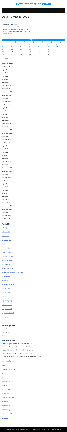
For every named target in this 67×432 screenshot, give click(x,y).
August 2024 (6, 104)
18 (57, 49)
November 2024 (7, 95)
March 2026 (5, 82)
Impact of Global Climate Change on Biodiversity (17, 353)
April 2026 (5, 79)
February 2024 (6, 124)
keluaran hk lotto (7, 414)
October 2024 (6, 98)
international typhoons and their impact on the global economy (22, 356)
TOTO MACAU (6, 248)
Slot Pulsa (5, 317)
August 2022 (6, 180)
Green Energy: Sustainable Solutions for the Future (18, 344)
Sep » (7, 59)
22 (30, 52)
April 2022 (5, 193)
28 (21, 54)
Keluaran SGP (6, 232)
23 (39, 52)
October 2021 (6, 212)
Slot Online (5, 332)
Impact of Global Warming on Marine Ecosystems (17, 350)
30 (39, 54)
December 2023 (7, 130)
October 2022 (6, 174)
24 (48, 52)
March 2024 (5, 120)
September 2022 (7, 177)
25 (57, 52)
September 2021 (7, 215)
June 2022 (5, 187)
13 (12, 49)
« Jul (3, 59)
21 (21, 52)
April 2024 (5, 117)
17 (48, 49)
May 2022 (5, 190)
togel (3, 335)
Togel (3, 244)
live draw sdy (6, 406)
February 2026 (6, 86)
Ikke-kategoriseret (8, 22)
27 (12, 54)
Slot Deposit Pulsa (7, 256)
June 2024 (5, 111)
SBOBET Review (10, 24)
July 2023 (5, 146)
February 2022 (6, 199)
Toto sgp (4, 228)
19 (3, 52)
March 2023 (5, 158)
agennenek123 (6, 26)
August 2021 (6, 219)
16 (39, 49)
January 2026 (6, 89)
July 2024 (5, 108)
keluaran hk (5, 236)
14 (21, 49)
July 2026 (5, 70)
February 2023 (6, 162)
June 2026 (5, 73)
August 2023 (6, 143)
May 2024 (5, 114)
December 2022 (7, 168)
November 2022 (7, 171)
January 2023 (6, 165)
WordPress (58, 429)
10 (48, 47)
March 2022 (5, 196)
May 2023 (5, 152)
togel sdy (5, 418)
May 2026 (5, 76)
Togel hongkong (7, 240)
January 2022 (6, 203)
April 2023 (5, 155)
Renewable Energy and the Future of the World (17, 347)
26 (3, 54)
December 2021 (7, 206)
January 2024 (6, 127)
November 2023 (7, 133)
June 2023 (5, 149)
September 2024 (7, 101)
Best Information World (33, 4)
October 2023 (6, 136)
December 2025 (7, 92)
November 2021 (7, 209)
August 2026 (6, 67)
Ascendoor (43, 429)
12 (3, 49)
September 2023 (7, 139)
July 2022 (5, 184)
